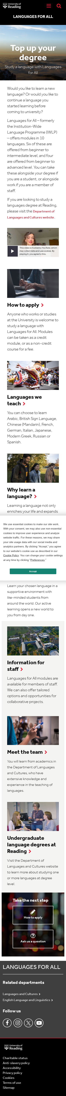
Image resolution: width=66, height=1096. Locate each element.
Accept (33, 571)
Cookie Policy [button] (11, 555)
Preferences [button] (37, 559)
